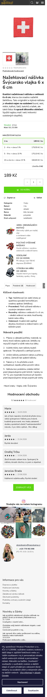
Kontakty (6, 603)
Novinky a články (9, 591)
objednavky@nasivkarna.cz (28, 545)
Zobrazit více (23, 487)
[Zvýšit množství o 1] (40, 182)
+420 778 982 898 (26, 549)
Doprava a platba (10, 585)
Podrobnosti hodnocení (13, 71)
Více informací (26, 672)
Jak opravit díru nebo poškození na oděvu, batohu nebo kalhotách (21, 634)
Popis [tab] (7, 285)
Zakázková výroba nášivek (13, 594)
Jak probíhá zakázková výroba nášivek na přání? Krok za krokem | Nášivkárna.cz (21, 616)
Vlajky (26, 203)
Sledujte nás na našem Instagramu (24, 504)
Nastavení (22, 682)
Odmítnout (11, 690)
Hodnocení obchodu (23, 394)
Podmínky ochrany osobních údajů (17, 600)
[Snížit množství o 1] (27, 182)
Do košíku (25, 189)
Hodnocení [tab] (30, 285)
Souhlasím (33, 690)
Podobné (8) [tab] (18, 285)
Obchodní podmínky (11, 597)
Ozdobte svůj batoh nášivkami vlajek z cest (21, 625)
